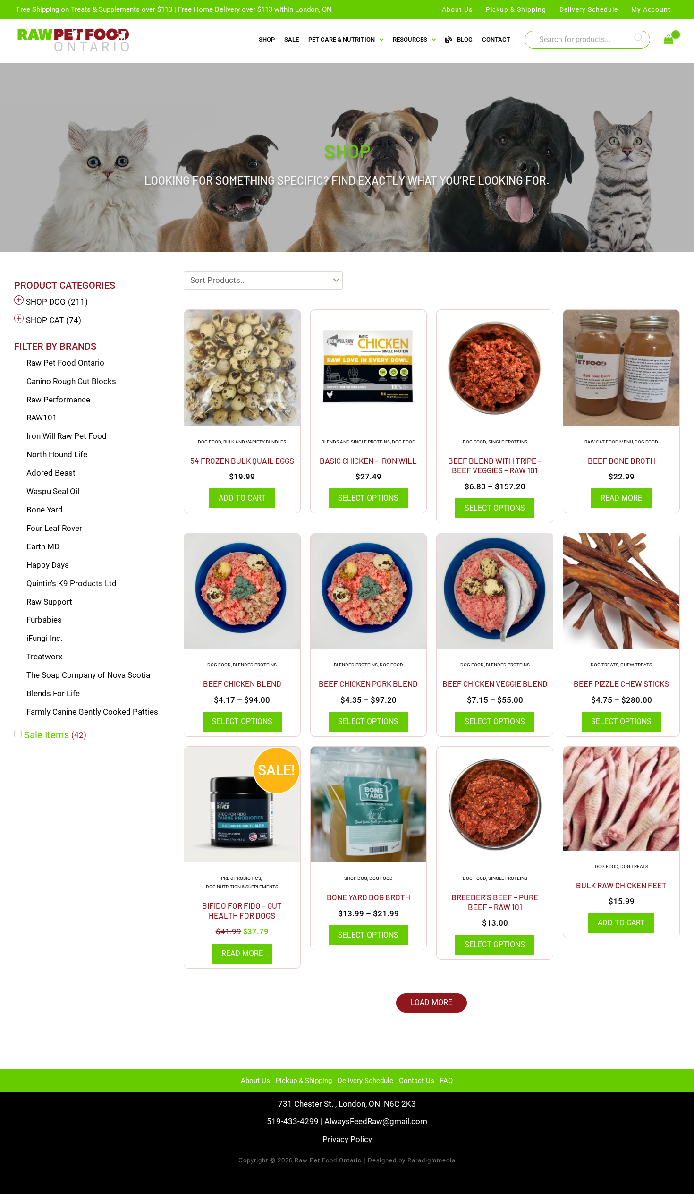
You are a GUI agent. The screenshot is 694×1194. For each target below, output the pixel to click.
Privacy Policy (347, 1139)
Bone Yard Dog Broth (368, 897)
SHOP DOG (355, 878)
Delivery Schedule (365, 1080)
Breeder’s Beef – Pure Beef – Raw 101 (494, 901)
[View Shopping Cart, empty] (668, 40)
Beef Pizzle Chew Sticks (621, 683)
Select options (368, 498)
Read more (621, 498)
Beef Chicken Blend (242, 683)
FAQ (446, 1080)
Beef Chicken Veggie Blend (495, 683)
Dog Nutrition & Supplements (242, 886)
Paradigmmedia (431, 1160)
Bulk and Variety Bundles (254, 441)
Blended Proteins (255, 664)
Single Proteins (507, 441)
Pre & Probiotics (241, 878)
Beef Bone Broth (621, 460)
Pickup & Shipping (304, 1080)
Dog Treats (604, 664)
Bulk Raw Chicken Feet (621, 885)
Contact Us (416, 1080)
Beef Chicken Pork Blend (368, 683)
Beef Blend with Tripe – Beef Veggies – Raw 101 (495, 465)
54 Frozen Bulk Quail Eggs (242, 460)
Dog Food (209, 441)
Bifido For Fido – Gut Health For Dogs (242, 910)
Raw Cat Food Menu (608, 441)
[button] (431, 1003)
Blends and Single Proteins (356, 441)
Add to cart (242, 498)
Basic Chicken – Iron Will (368, 460)
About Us (255, 1080)
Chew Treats (636, 664)
